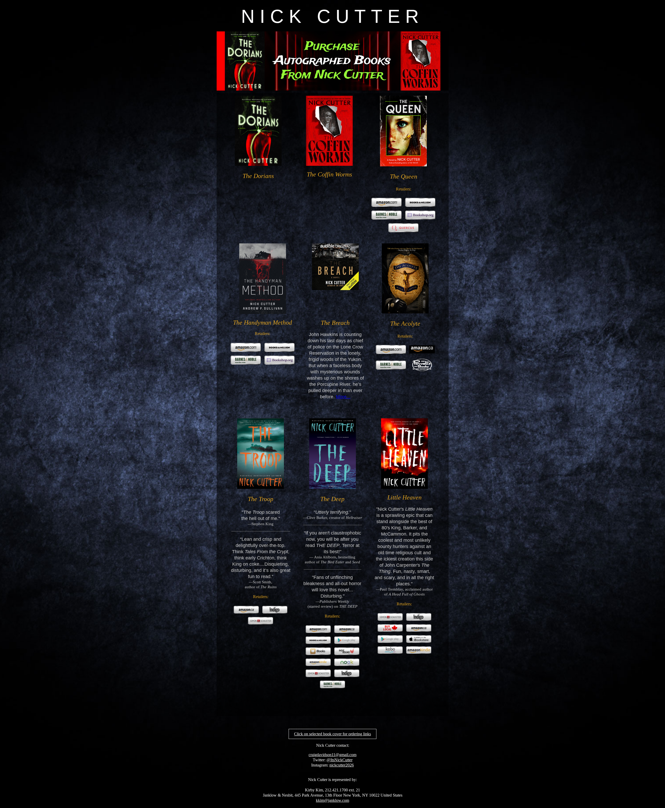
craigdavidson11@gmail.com (332, 754)
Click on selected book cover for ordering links (332, 734)
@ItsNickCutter (340, 760)
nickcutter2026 (341, 765)
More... (343, 396)
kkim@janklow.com (332, 800)
